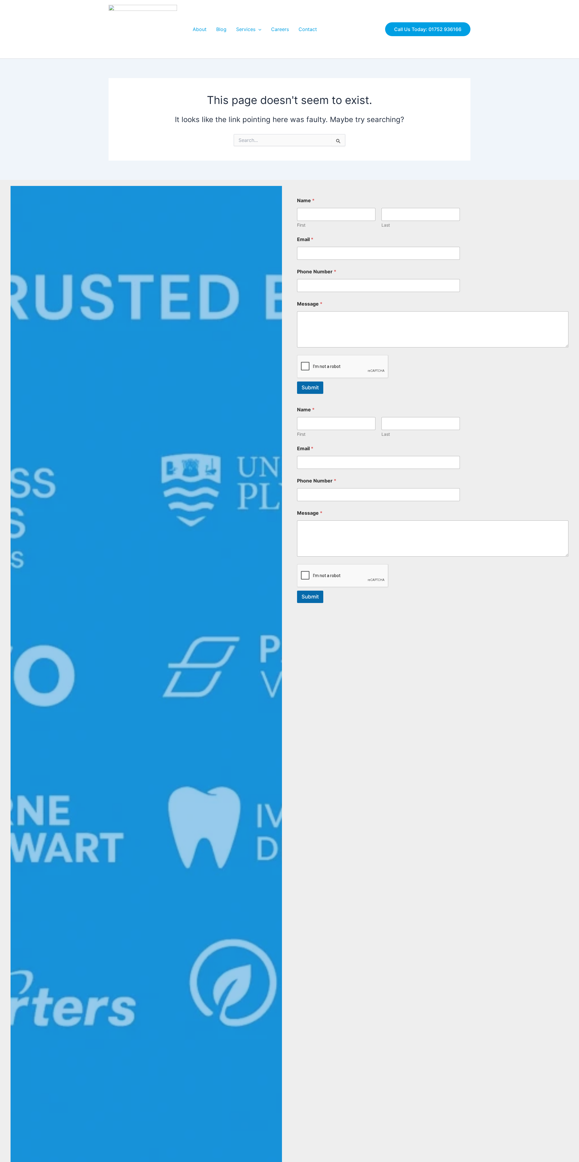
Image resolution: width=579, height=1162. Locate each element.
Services (245, 29)
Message (309, 304)
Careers (280, 29)
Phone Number (316, 272)
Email (305, 239)
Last (385, 225)
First (301, 225)
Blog (221, 29)
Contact (308, 29)
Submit (310, 388)
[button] (258, 29)
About (200, 29)
